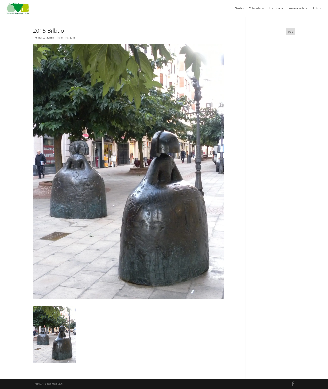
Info (315, 8)
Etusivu (239, 8)
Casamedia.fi (54, 384)
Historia (274, 8)
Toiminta (255, 8)
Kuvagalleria (296, 8)
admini (50, 37)
